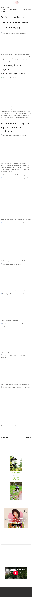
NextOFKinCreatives (6, 117)
